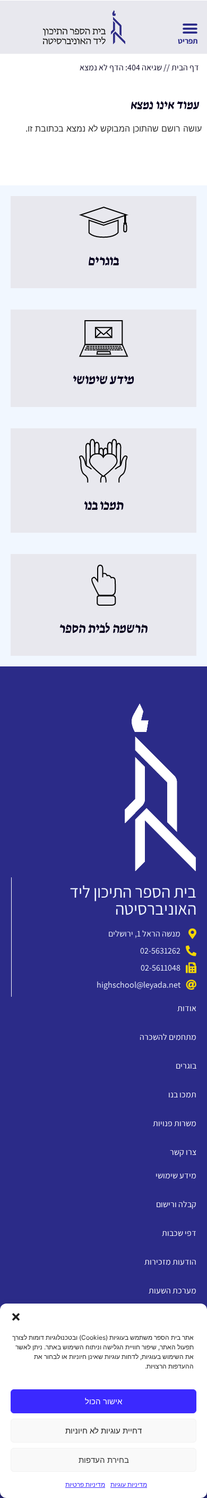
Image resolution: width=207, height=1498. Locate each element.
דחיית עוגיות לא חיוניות (103, 1431)
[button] (16, 1317)
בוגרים (103, 262)
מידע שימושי (103, 380)
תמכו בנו (104, 506)
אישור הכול (103, 1401)
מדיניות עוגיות (128, 1484)
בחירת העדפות (104, 1460)
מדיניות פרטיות (85, 1484)
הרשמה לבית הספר (103, 629)
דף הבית (185, 67)
